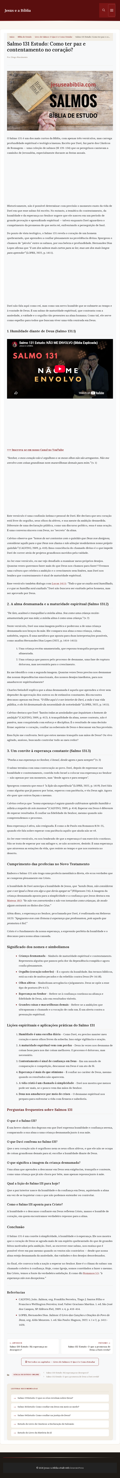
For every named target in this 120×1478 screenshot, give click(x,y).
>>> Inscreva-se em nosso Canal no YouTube (35, 450)
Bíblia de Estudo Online (26, 1374)
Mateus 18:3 (14, 900)
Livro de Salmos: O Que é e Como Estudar (53, 36)
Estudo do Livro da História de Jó (35, 1432)
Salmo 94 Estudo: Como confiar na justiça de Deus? (44, 1415)
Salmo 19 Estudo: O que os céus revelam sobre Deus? (45, 1398)
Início (12, 36)
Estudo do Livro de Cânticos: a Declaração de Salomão (46, 1423)
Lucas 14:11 (59, 583)
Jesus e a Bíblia (18, 10)
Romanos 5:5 (91, 1273)
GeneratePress (77, 1468)
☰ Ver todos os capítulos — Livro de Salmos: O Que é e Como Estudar (60, 1362)
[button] (103, 10)
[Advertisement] (60, 180)
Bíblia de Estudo (25, 36)
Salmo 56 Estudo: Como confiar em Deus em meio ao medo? (48, 1406)
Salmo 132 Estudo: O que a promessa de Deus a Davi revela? (72, 1376)
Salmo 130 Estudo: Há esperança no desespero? (67, 1372)
